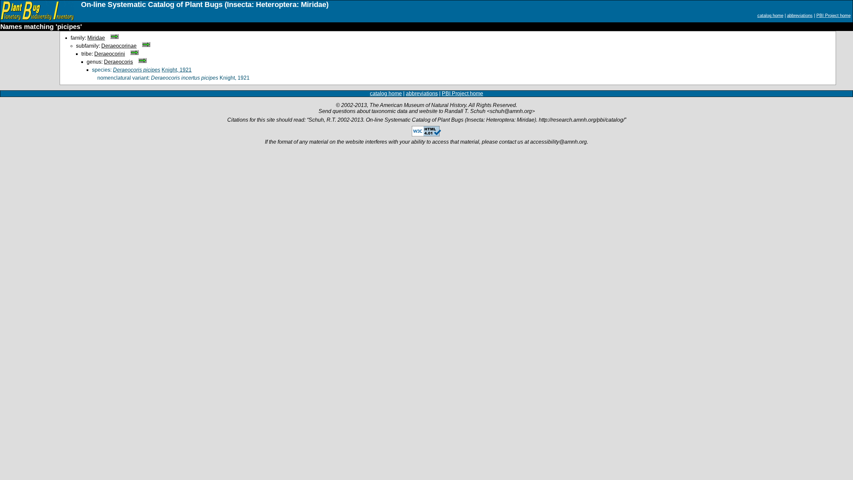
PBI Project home (833, 15)
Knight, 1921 (177, 70)
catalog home (770, 15)
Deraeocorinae (119, 46)
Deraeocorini (109, 54)
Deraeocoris (118, 62)
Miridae (96, 38)
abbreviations (800, 15)
